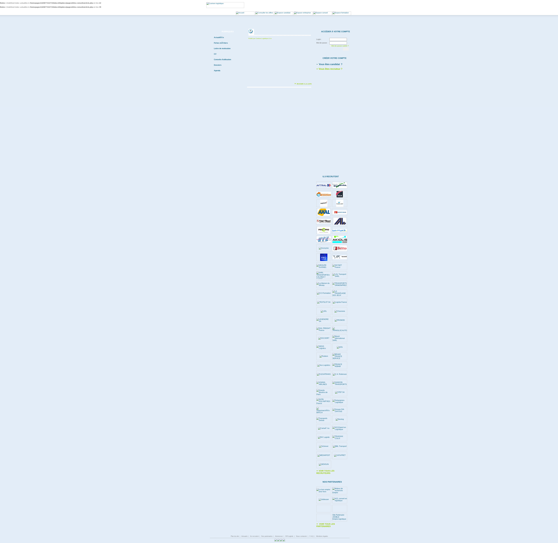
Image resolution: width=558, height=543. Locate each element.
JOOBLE (335, 517)
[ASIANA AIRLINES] (323, 383)
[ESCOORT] (323, 338)
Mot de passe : (322, 43)
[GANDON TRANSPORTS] (339, 383)
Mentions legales (322, 536)
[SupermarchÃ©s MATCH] (323, 410)
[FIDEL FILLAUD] (323, 221)
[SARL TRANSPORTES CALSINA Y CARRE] (323, 275)
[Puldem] (324, 356)
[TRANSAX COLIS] (339, 437)
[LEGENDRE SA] (323, 320)
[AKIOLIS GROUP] (339, 239)
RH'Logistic (289, 536)
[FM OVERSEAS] (339, 212)
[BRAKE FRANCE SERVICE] (339, 356)
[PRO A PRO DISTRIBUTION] (323, 230)
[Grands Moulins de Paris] (323, 392)
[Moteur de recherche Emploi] (339, 491)
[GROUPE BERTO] (339, 248)
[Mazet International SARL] (339, 338)
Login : (319, 39)
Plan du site (235, 536)
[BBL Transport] (340, 446)
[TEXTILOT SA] (323, 302)
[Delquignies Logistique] (339, 401)
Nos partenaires (267, 536)
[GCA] (339, 194)
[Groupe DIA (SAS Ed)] (339, 410)
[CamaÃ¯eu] (323, 428)
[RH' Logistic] (324, 437)
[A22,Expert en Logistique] (339, 428)
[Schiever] (323, 446)
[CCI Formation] (324, 293)
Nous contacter (301, 536)
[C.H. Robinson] (340, 374)
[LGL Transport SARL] (339, 275)
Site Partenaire (338, 515)
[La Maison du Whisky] (323, 284)
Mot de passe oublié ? (340, 46)
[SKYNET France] (339, 266)
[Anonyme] (324, 248)
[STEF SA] (340, 392)
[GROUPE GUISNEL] (323, 266)
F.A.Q (312, 536)
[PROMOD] (340, 320)
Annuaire (244, 536)
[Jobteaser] (324, 499)
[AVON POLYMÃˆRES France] (323, 401)
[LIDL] (324, 311)
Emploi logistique (339, 519)
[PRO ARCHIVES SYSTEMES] (323, 257)
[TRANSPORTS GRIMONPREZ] (339, 284)
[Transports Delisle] (323, 419)
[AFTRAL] (323, 185)
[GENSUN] (324, 464)
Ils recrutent (254, 536)
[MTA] (340, 347)
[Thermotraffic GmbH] (339, 257)
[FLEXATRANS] (324, 374)
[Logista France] (340, 302)
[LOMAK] (339, 230)
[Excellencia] (323, 203)
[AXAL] (324, 212)
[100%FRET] (340, 455)
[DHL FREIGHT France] (323, 329)
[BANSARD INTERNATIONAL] (323, 194)
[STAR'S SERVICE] (339, 185)
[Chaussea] (340, 311)
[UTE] (323, 239)
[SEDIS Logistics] (323, 347)
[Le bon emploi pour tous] (323, 491)
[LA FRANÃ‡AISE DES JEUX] (339, 293)
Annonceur (279, 536)
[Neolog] (340, 419)
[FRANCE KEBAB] (339, 365)
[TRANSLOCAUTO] (339, 329)
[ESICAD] (339, 203)
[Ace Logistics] (323, 365)
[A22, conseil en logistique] (339, 500)
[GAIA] (339, 221)
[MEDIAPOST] (324, 455)
